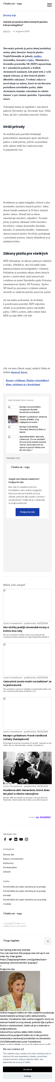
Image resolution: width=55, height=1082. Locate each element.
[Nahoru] (48, 941)
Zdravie (6, 871)
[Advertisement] (27, 176)
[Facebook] (5, 38)
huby (31, 60)
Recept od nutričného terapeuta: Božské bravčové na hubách (30, 410)
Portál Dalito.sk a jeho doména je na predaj (24, 886)
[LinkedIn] (16, 38)
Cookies (7, 904)
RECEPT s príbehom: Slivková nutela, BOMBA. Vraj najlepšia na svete (33, 419)
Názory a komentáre (13, 859)
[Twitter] (11, 38)
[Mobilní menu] (49, 5)
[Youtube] (42, 458)
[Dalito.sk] (15, 5)
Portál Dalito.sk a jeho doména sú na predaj (24, 899)
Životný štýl (9, 15)
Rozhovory (8, 863)
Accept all (27, 1069)
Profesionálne (10, 867)
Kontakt (7, 895)
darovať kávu (19, 372)
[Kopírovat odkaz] (21, 38)
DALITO (6, 31)
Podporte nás (27, 512)
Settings (27, 1076)
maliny (38, 56)
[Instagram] (47, 458)
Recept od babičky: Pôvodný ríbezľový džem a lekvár (32, 429)
